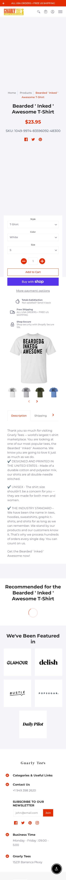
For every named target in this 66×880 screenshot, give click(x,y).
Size (33, 244)
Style (33, 219)
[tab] (19, 415)
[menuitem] (38, 11)
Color (33, 232)
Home (12, 92)
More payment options (33, 290)
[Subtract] (24, 261)
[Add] (42, 261)
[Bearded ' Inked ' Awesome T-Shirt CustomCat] (12, 392)
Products (26, 92)
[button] (3, 3)
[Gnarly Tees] (14, 11)
